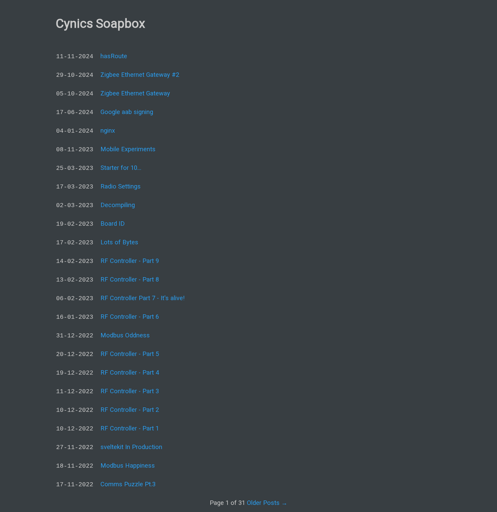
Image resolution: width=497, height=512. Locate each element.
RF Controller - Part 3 (129, 391)
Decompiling (117, 204)
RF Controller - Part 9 (129, 260)
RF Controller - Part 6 (129, 316)
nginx (107, 130)
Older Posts (267, 502)
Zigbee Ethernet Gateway (135, 93)
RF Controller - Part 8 (129, 279)
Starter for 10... (120, 167)
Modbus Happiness (127, 465)
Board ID (112, 223)
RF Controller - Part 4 (129, 372)
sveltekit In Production (131, 446)
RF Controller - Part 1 (129, 428)
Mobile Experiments (128, 149)
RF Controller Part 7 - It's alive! (142, 298)
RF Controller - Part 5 (129, 353)
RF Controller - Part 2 (129, 409)
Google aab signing (126, 111)
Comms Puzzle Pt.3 (128, 484)
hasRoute (113, 56)
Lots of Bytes (119, 242)
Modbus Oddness (125, 335)
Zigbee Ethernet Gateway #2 (139, 74)
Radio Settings (120, 186)
